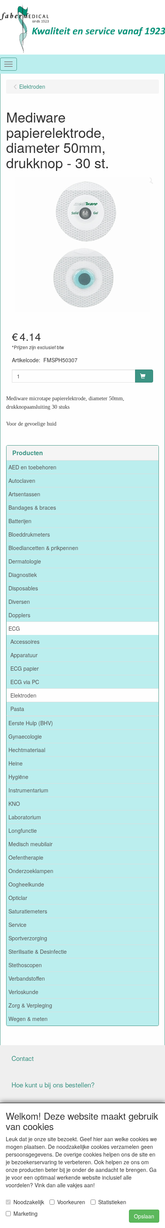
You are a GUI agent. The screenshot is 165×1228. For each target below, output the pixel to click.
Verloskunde (23, 992)
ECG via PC (24, 682)
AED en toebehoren (32, 467)
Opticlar (17, 898)
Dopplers (19, 615)
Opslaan (144, 1216)
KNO (14, 803)
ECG (14, 628)
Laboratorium (24, 817)
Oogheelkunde (26, 884)
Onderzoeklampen (30, 871)
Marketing (25, 1213)
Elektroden (23, 695)
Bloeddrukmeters (29, 534)
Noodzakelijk (28, 1202)
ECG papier (24, 668)
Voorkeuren (71, 1202)
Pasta (17, 709)
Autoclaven (21, 480)
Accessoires (25, 641)
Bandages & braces (32, 507)
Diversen (19, 601)
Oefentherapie (25, 857)
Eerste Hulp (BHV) (30, 723)
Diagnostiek (22, 574)
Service (17, 924)
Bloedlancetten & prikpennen (43, 548)
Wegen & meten (28, 1019)
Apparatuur (24, 655)
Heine (15, 763)
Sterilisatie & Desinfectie (37, 951)
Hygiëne (18, 777)
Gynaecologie (25, 736)
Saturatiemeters (27, 911)
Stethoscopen (25, 965)
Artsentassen (24, 494)
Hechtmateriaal (26, 750)
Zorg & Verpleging (30, 1005)
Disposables (23, 588)
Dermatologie (24, 561)
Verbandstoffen (26, 978)
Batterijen (19, 521)
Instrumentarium (28, 790)
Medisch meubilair (30, 844)
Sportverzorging (27, 938)
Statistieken (112, 1202)
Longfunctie (22, 830)
